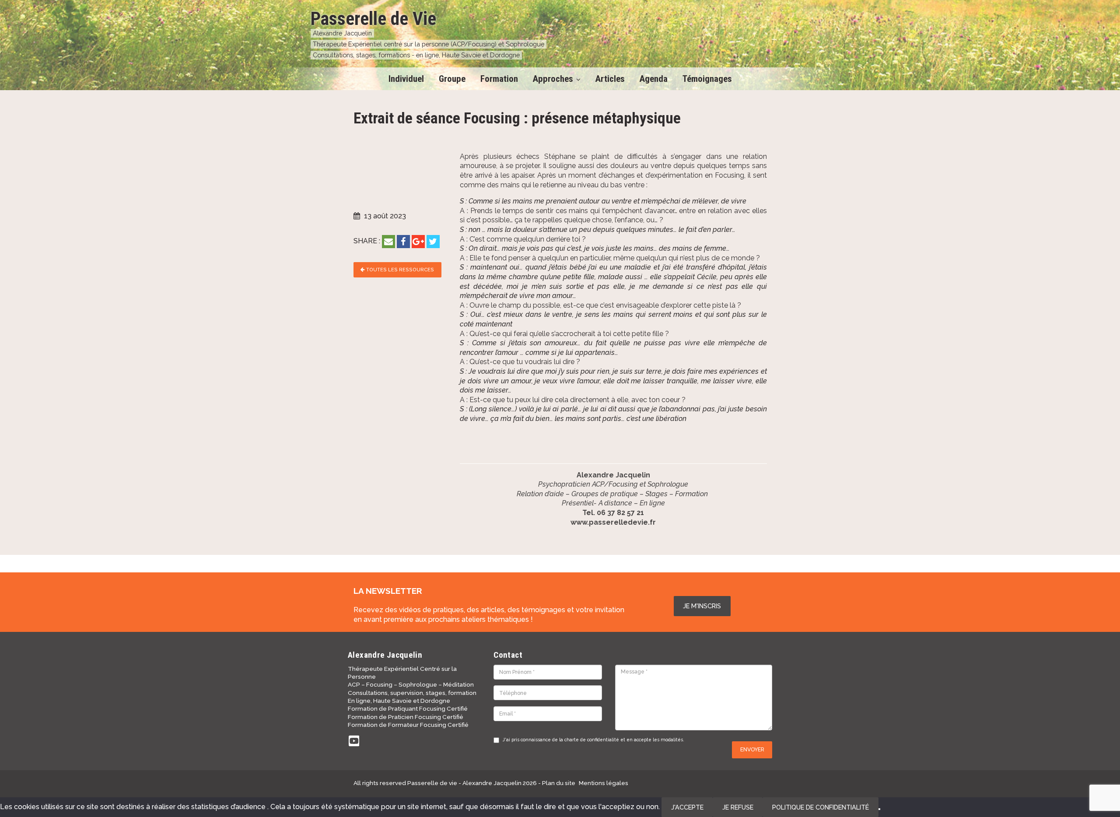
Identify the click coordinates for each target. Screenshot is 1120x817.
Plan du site (558, 782)
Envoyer (752, 749)
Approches (553, 79)
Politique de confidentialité (820, 807)
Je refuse (737, 807)
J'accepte (687, 807)
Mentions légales (603, 782)
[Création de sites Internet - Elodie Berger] (738, 783)
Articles (610, 79)
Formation (499, 79)
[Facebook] (403, 241)
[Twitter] (433, 241)
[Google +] (418, 241)
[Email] (388, 241)
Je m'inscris (702, 606)
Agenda (654, 79)
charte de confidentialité (591, 739)
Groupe (452, 79)
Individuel (406, 79)
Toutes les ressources (399, 269)
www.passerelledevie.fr (613, 522)
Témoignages (707, 79)
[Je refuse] (879, 809)
